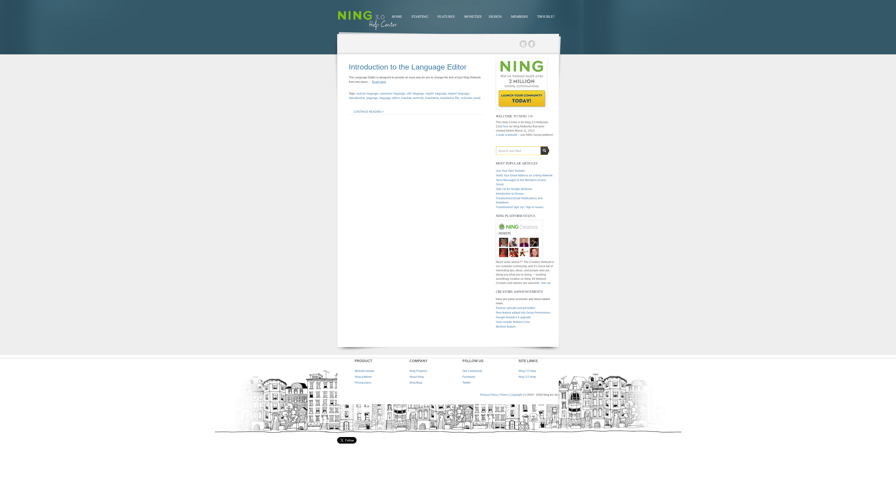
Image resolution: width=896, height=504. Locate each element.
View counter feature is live (513, 322)
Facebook (532, 44)
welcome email (470, 97)
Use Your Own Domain (510, 170)
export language (436, 93)
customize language (392, 93)
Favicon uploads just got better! (515, 308)
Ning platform (363, 376)
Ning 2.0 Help (527, 371)
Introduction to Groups (510, 193)
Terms (504, 394)
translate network (412, 97)
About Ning (417, 376)
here (506, 126)
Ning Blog (416, 382)
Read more (379, 82)
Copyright (516, 394)
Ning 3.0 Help (527, 376)
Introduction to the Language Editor (408, 67)
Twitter (523, 44)
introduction (357, 97)
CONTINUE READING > (369, 111)
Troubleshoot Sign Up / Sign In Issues (519, 207)
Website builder (364, 371)
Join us (545, 283)
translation (432, 97)
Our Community (472, 371)
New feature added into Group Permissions (523, 312)
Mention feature (506, 326)
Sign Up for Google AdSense (514, 189)
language (372, 97)
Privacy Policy (489, 394)
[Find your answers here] (367, 30)
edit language (415, 93)
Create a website (506, 134)
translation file (449, 97)
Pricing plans (363, 382)
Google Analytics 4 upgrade (513, 317)
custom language (367, 93)
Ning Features (418, 371)
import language (458, 93)
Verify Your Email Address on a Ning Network (524, 175)
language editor (389, 97)
